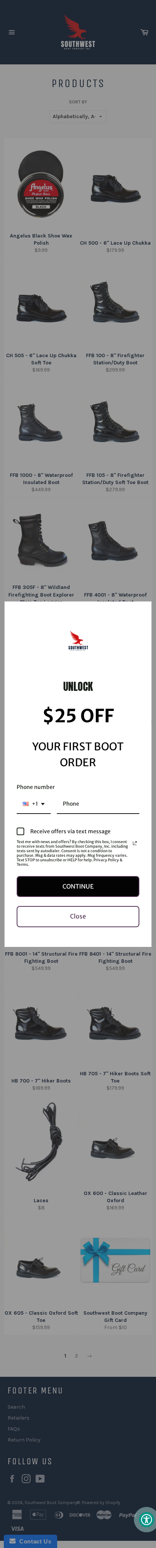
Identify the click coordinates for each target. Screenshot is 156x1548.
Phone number (36, 787)
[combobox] (34, 804)
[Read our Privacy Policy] (134, 843)
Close (78, 916)
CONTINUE (78, 886)
